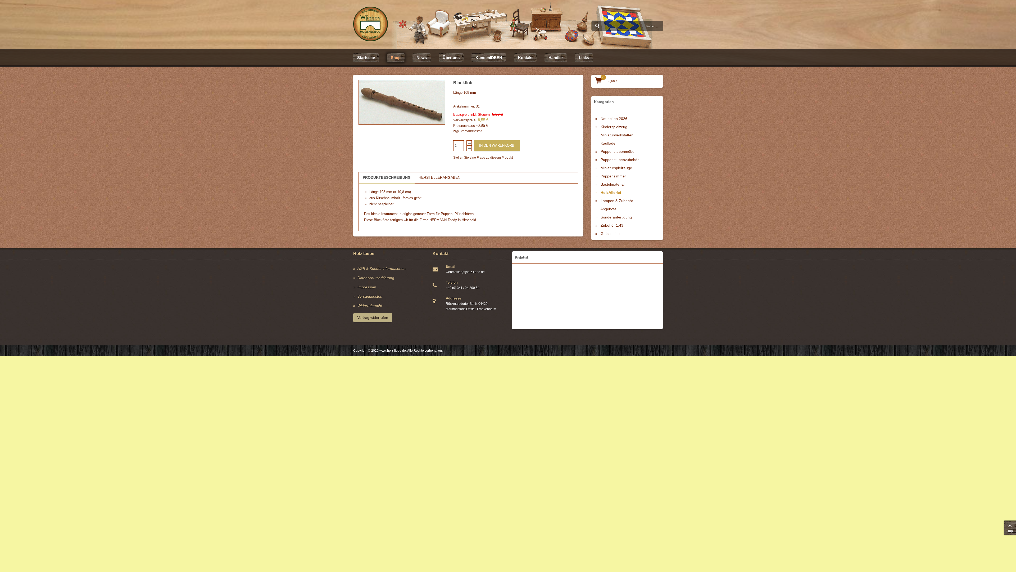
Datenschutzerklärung (375, 278)
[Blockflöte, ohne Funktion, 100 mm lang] (402, 102)
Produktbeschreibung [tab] (387, 177)
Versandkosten (471, 131)
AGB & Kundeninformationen (381, 268)
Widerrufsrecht (369, 305)
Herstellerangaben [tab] (439, 177)
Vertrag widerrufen (372, 317)
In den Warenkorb (496, 146)
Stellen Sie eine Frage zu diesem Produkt (483, 157)
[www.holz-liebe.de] (370, 24)
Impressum (366, 287)
